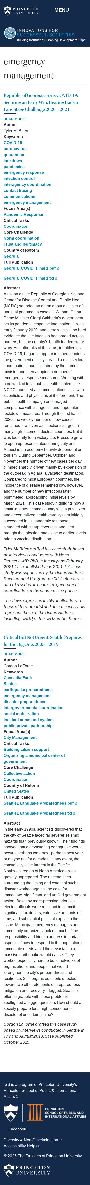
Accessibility (20, 1146)
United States (16, 791)
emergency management (27, 202)
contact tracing (18, 190)
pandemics (14, 167)
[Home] (45, 37)
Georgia (11, 256)
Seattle (10, 684)
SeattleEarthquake (39, 803)
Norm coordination (22, 238)
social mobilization (21, 714)
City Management (20, 737)
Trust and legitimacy (23, 244)
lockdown (13, 161)
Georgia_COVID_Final (30, 268)
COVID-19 (13, 143)
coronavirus (15, 149)
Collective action (19, 773)
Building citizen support (26, 749)
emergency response (24, 172)
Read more (14, 119)
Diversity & (31, 1140)
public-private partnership (28, 726)
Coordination (16, 226)
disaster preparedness (25, 702)
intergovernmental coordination (34, 708)
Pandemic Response (23, 214)
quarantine (14, 155)
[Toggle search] (83, 9)
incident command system (29, 720)
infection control (19, 178)
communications (20, 196)
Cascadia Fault (18, 678)
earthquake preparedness (28, 690)
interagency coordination (28, 184)
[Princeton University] (24, 11)
